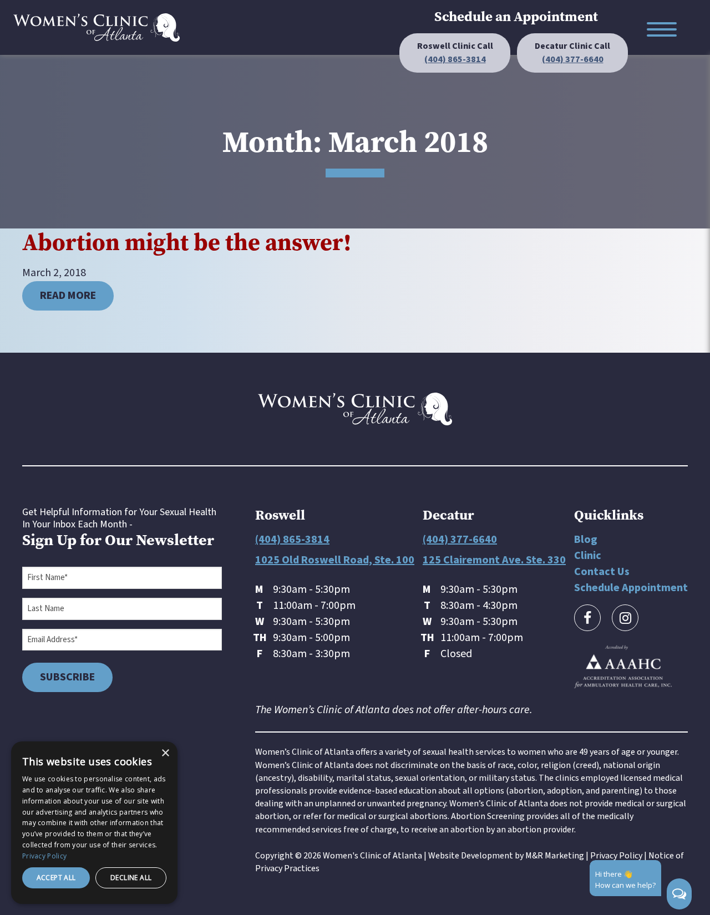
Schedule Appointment (631, 588)
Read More (68, 295)
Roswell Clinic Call (455, 52)
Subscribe (67, 677)
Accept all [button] (56, 877)
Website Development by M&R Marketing (506, 856)
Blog (585, 539)
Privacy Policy (616, 856)
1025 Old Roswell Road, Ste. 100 (334, 560)
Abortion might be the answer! (187, 242)
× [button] (165, 753)
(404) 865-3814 (292, 539)
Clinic (587, 555)
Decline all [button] (130, 877)
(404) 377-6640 (460, 539)
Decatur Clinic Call (572, 52)
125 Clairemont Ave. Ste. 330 (494, 560)
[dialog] (94, 822)
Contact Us (602, 572)
